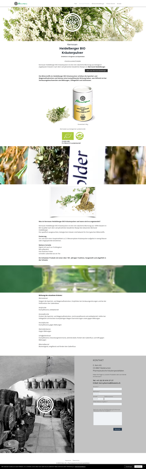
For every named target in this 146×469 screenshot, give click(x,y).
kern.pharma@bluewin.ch (109, 383)
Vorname (95, 386)
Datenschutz (76, 460)
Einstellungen (129, 466)
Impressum (68, 460)
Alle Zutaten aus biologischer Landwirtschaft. (73, 129)
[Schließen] (144, 466)
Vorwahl (95, 396)
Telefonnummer (108, 396)
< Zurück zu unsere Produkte (72, 61)
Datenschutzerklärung (80, 466)
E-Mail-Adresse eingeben (100, 401)
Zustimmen (138, 466)
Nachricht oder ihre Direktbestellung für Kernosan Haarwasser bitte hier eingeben (106, 410)
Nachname (96, 391)
